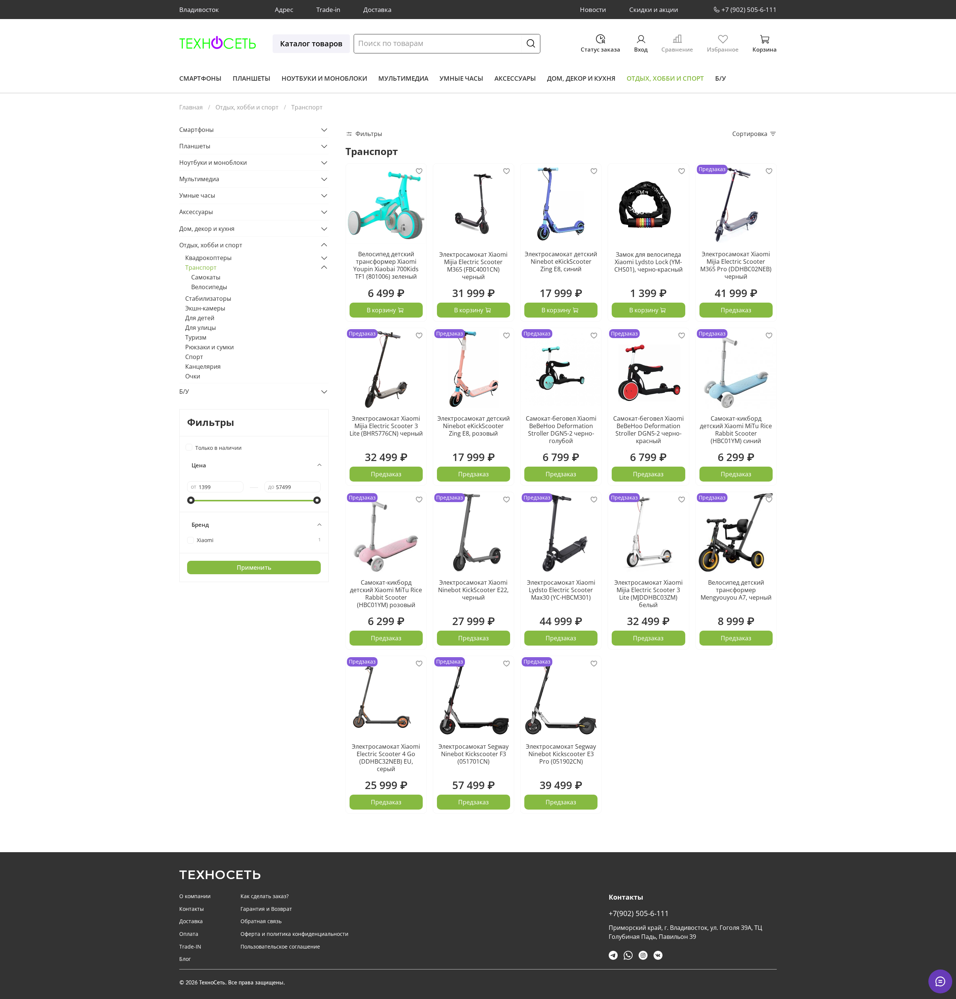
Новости (593, 9)
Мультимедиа (403, 78)
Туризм (196, 337)
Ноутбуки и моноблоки (324, 78)
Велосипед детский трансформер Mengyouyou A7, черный (736, 589)
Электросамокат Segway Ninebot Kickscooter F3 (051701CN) (473, 754)
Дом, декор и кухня (581, 78)
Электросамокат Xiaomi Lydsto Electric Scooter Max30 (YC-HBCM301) (561, 589)
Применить (254, 567)
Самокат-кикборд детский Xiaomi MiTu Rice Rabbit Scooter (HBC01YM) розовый (386, 593)
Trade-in (328, 9)
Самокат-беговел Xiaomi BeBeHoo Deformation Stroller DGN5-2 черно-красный (648, 429)
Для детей (199, 318)
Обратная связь (261, 921)
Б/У (720, 78)
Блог (185, 958)
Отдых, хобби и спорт (665, 78)
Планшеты (251, 78)
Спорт (194, 357)
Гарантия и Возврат (266, 908)
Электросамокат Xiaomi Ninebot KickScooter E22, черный (473, 589)
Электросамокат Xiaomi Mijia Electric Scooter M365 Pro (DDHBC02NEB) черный (736, 265)
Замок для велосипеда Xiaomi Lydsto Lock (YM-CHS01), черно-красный (648, 261)
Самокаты (205, 277)
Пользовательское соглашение (280, 946)
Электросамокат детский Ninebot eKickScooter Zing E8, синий (561, 261)
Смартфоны (200, 78)
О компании (195, 896)
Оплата (188, 933)
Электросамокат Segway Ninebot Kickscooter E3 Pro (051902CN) (561, 754)
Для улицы (200, 328)
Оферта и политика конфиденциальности (294, 933)
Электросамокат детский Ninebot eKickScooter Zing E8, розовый (473, 425)
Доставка (377, 9)
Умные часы (461, 78)
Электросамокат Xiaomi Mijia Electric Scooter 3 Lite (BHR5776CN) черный (386, 425)
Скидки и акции (653, 9)
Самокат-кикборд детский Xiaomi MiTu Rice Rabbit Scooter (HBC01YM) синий (736, 429)
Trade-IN (190, 946)
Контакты (191, 908)
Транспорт (201, 267)
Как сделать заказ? (264, 896)
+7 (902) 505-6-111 (749, 9)
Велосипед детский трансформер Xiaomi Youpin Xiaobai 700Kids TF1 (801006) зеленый (386, 265)
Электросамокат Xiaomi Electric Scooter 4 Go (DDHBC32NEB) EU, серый (386, 757)
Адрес (284, 9)
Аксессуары (515, 78)
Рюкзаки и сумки (209, 347)
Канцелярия (203, 366)
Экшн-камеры (205, 308)
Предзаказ (736, 310)
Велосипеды (209, 287)
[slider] (190, 500)
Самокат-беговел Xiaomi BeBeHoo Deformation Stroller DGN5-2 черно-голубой (561, 429)
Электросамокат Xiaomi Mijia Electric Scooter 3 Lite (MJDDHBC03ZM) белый (648, 593)
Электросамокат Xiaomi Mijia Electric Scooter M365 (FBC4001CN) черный (473, 265)
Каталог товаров (311, 43)
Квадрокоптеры (208, 258)
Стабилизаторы (208, 298)
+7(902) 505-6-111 (639, 913)
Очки (192, 376)
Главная (191, 107)
